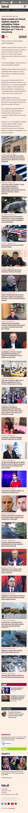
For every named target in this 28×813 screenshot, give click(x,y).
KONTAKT (4, 789)
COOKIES (4, 792)
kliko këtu (20, 738)
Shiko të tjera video (6, 777)
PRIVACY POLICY (6, 790)
